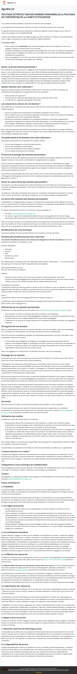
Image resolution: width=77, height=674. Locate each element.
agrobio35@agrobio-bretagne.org (23, 214)
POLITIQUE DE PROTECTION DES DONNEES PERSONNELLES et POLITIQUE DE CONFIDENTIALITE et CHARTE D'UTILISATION (38, 670)
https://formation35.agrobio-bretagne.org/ (54, 310)
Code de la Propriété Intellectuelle (54, 559)
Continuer (38, 672)
